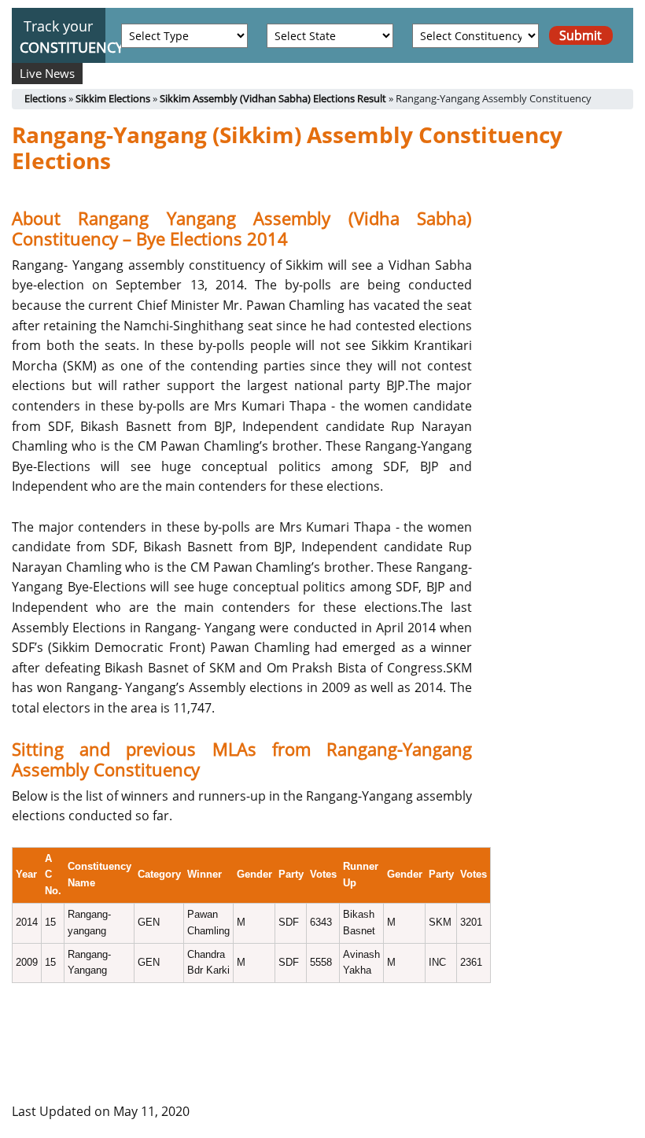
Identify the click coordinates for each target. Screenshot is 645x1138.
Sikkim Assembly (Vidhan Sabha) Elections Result (273, 98)
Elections (45, 98)
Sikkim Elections (113, 98)
